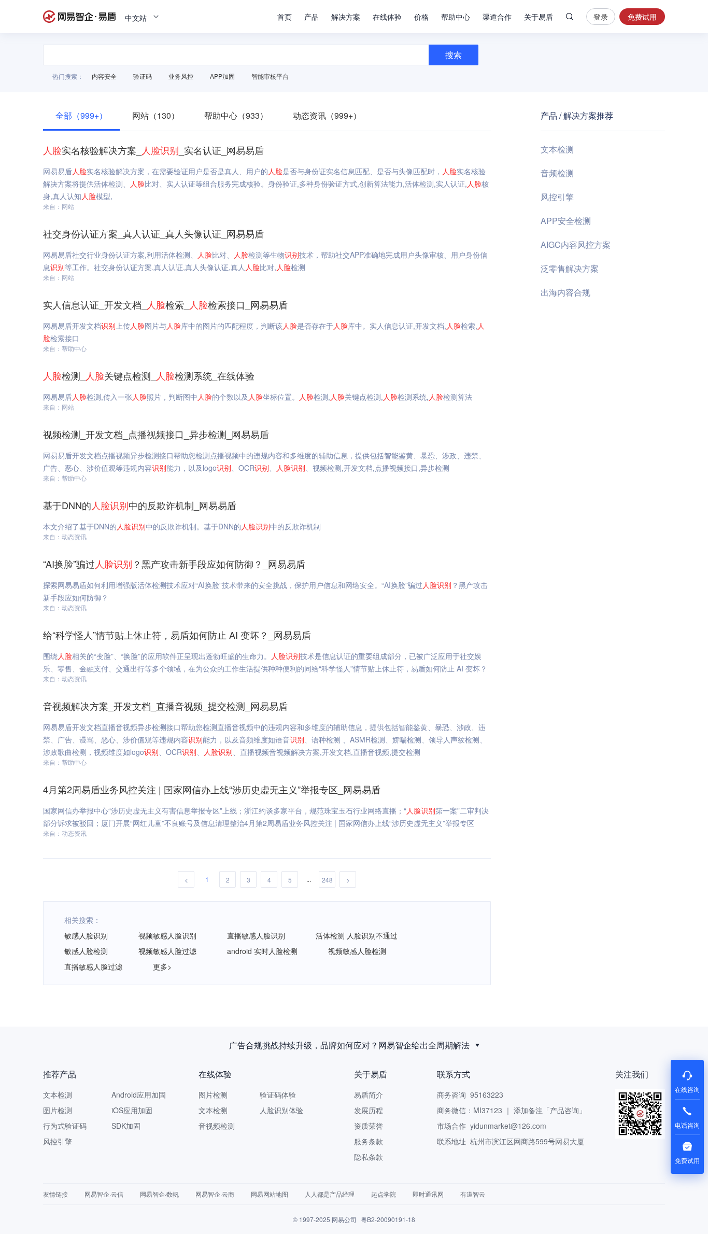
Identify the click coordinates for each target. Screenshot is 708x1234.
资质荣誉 (368, 1125)
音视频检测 (217, 1125)
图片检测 (57, 1110)
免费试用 (642, 16)
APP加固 (222, 76)
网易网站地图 (269, 1193)
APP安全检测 (566, 221)
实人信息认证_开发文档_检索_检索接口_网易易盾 (165, 304)
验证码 (142, 76)
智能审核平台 (270, 76)
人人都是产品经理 (330, 1193)
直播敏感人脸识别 (256, 935)
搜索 (569, 16)
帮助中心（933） (236, 115)
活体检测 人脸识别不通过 (357, 935)
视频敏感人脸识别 (167, 935)
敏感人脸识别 (86, 935)
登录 (600, 16)
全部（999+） (81, 115)
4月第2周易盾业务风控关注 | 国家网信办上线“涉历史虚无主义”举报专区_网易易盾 (211, 789)
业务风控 (180, 76)
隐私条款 (368, 1157)
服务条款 (368, 1141)
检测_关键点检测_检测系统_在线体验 (148, 375)
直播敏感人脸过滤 (93, 966)
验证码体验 (278, 1094)
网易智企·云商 (214, 1193)
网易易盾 (79, 16)
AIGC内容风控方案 (576, 244)
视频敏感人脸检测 (357, 951)
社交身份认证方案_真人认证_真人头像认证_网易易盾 (153, 233)
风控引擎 (557, 197)
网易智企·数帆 (159, 1193)
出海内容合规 (565, 292)
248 (327, 879)
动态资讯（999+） (327, 115)
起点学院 (383, 1193)
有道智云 (472, 1193)
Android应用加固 (138, 1094)
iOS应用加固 (131, 1110)
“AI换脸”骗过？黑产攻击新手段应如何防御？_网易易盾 (174, 563)
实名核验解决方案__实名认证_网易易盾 (153, 150)
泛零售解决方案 (570, 268)
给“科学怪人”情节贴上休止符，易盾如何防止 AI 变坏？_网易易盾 (177, 634)
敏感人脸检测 (86, 951)
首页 (284, 16)
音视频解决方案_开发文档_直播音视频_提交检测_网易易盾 (165, 705)
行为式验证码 (65, 1125)
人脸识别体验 (281, 1110)
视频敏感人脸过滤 (167, 951)
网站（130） (155, 115)
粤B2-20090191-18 (388, 1219)
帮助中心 (455, 16)
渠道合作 (497, 16)
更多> (162, 966)
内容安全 (104, 76)
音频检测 (557, 173)
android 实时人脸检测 (262, 951)
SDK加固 (125, 1125)
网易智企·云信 (103, 1193)
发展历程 (368, 1110)
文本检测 (557, 149)
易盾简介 (368, 1094)
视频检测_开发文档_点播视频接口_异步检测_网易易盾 (156, 434)
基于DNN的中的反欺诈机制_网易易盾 (139, 505)
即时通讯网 (428, 1193)
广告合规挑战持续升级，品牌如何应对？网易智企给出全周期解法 (349, 1045)
